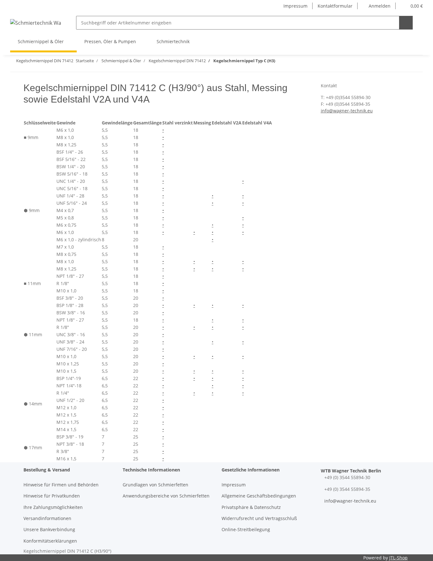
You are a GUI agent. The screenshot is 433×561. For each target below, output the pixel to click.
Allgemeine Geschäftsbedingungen (259, 496)
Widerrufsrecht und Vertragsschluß (259, 518)
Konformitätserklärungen (50, 541)
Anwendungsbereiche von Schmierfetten (166, 496)
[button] (377, 6)
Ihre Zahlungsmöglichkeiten (53, 507)
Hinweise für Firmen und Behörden (61, 485)
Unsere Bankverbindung (49, 529)
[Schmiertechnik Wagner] (35, 23)
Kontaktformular (335, 6)
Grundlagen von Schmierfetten (155, 485)
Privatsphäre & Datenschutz (251, 507)
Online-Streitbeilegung (246, 529)
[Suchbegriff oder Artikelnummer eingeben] (406, 23)
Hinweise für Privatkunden (51, 496)
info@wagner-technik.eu (347, 111)
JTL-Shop (398, 558)
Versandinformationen (47, 518)
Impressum (295, 6)
